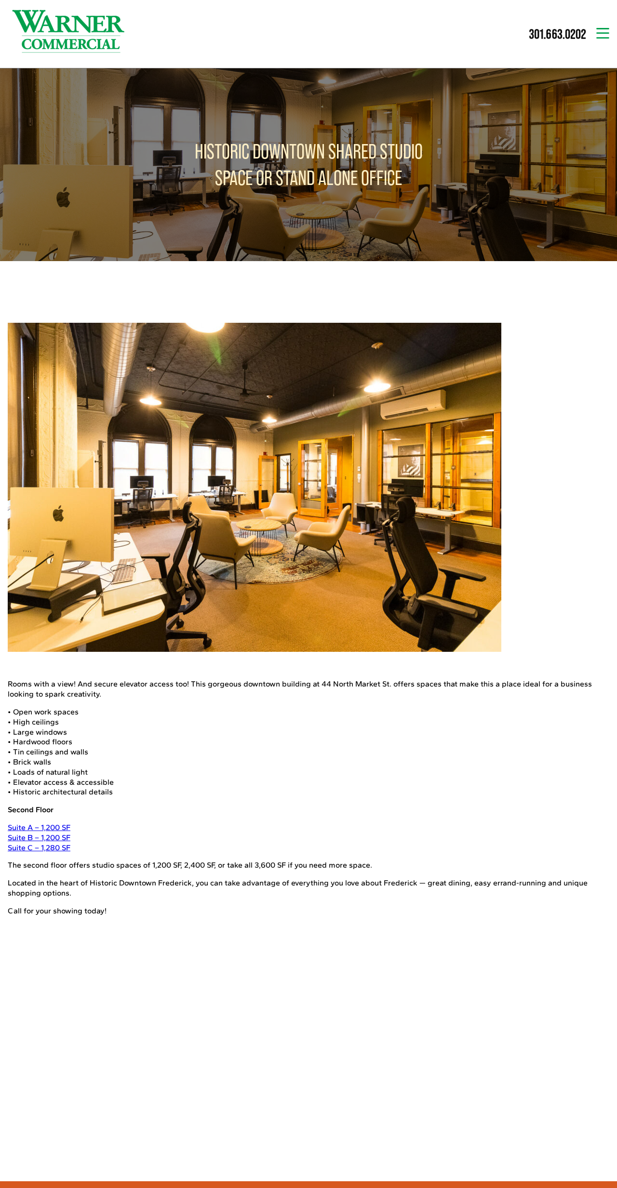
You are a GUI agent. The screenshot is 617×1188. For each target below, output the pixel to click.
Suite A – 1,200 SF (39, 827)
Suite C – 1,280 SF (39, 847)
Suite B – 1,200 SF (39, 837)
